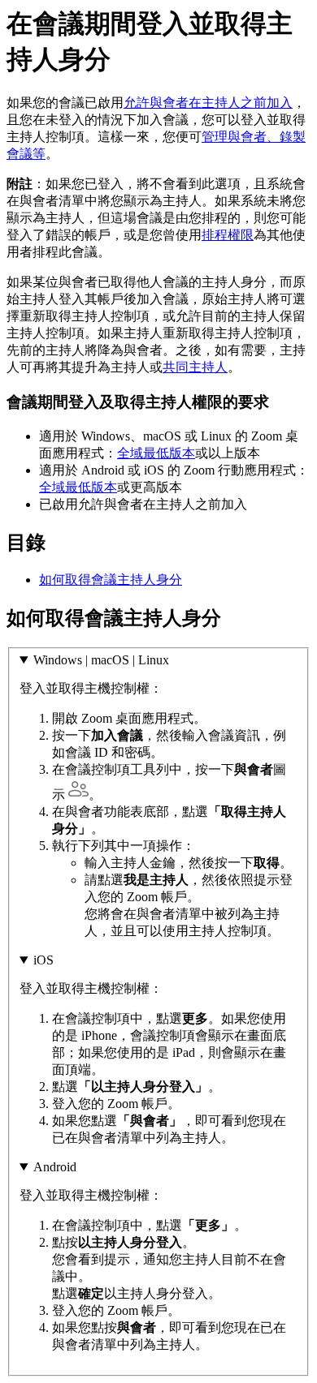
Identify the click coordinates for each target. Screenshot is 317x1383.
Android (54, 1167)
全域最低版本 (156, 453)
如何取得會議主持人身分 (110, 579)
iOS (43, 960)
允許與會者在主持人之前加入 (208, 103)
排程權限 (228, 235)
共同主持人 (195, 367)
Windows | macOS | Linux (101, 660)
